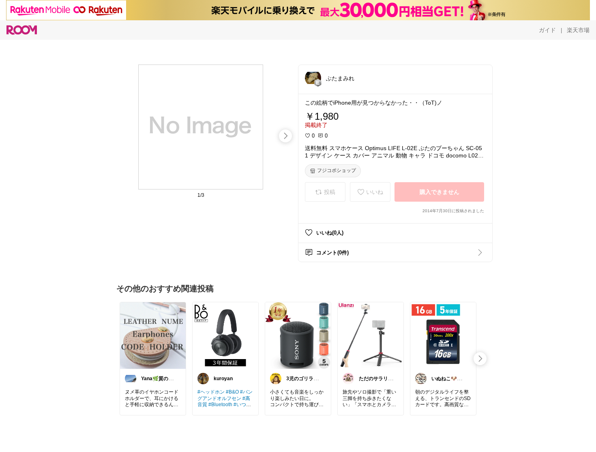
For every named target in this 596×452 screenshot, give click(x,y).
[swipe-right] (285, 135)
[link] (153, 335)
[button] (313, 78)
